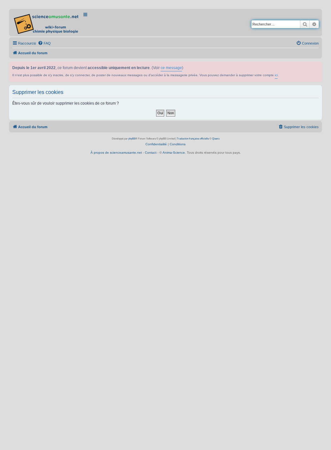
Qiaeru (215, 138)
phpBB (131, 138)
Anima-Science (174, 152)
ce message (171, 68)
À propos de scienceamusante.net (116, 152)
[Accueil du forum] (47, 23)
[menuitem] (44, 43)
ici (276, 75)
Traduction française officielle (193, 138)
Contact (150, 152)
